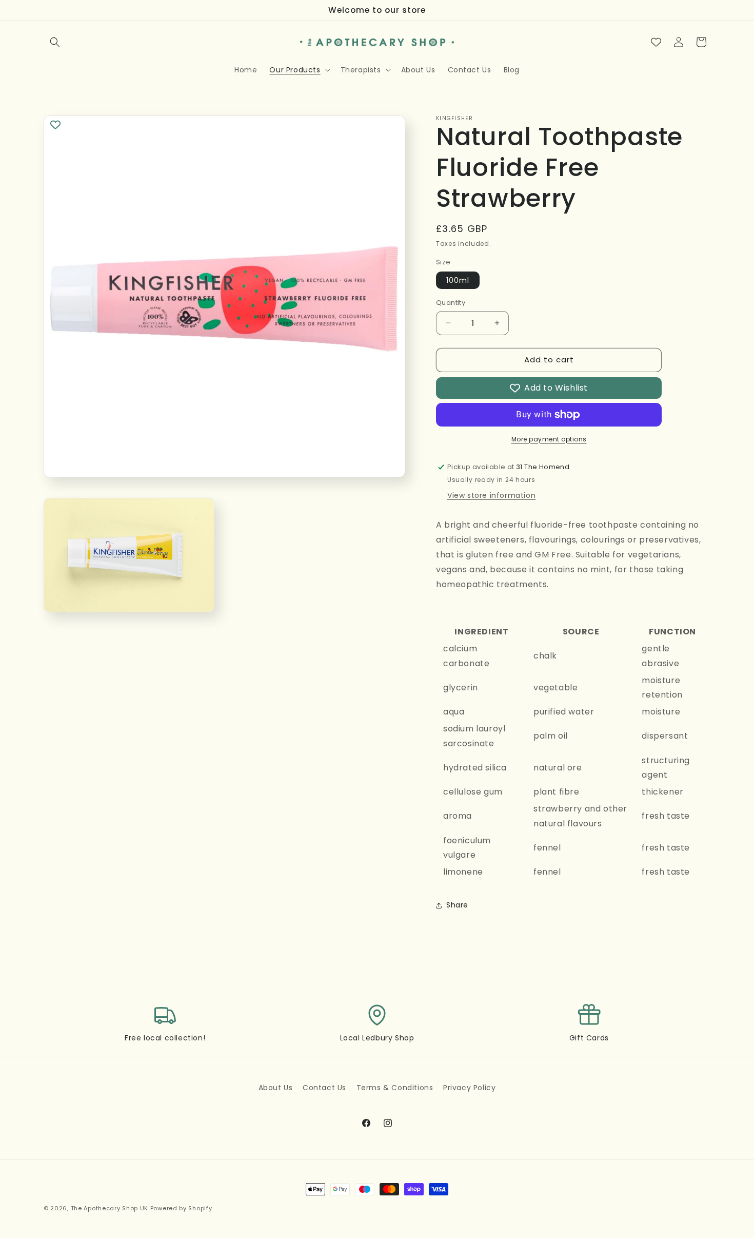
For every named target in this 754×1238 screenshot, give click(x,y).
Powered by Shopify (181, 1208)
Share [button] (457, 905)
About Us (276, 1087)
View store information (491, 495)
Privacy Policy (469, 1087)
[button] (55, 42)
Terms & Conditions (394, 1087)
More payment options (549, 439)
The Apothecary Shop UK (109, 1208)
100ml (457, 280)
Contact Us (324, 1087)
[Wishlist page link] (656, 42)
